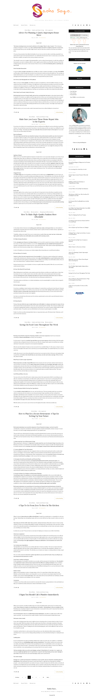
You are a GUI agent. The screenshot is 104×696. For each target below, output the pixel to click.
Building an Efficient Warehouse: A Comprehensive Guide (77, 182)
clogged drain (50, 174)
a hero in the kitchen (25, 337)
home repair (19, 174)
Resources (33, 25)
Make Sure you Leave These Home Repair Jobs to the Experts (38, 120)
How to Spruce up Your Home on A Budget (79, 227)
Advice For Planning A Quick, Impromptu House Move (39, 34)
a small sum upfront (22, 651)
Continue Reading (59, 112)
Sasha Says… (52, 689)
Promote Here (73, 94)
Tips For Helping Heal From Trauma (77, 215)
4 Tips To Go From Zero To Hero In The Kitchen (39, 505)
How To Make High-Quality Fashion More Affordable (39, 215)
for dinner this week (52, 364)
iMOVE (62, 71)
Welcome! (16, 25)
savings (28, 456)
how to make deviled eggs (27, 575)
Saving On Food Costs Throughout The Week (39, 325)
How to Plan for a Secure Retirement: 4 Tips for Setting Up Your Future (39, 415)
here (86, 47)
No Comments (42, 37)
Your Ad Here (73, 93)
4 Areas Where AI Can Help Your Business (78, 188)
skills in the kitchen (34, 516)
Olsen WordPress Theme (48, 691)
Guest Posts (24, 25)
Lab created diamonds (43, 258)
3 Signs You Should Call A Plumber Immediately (39, 594)
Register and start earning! (79, 63)
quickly (26, 82)
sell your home (37, 47)
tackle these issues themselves (36, 613)
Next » (48, 677)
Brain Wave (28, 30)
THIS (74, 97)
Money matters (35, 211)
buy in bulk (25, 391)
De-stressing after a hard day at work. (78, 169)
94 (43, 677)
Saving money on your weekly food (46, 243)
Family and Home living (38, 30)
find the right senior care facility (48, 483)
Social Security (40, 460)
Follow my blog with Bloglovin (79, 142)
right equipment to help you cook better (36, 540)
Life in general (49, 30)
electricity (52, 446)
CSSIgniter (60, 691)
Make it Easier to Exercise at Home (77, 247)
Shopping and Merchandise (47, 211)
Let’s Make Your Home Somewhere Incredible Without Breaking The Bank (79, 208)
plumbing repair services (32, 642)
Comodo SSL (52, 695)
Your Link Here (73, 91)
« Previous (17, 677)
